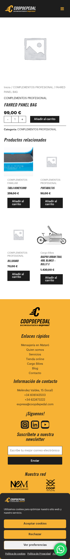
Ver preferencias (35, 544)
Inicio (7, 87)
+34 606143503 (35, 395)
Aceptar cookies (35, 523)
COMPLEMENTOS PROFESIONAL (33, 87)
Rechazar (35, 534)
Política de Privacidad (39, 554)
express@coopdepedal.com (35, 404)
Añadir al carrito (44, 119)
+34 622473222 (35, 399)
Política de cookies (15, 554)
